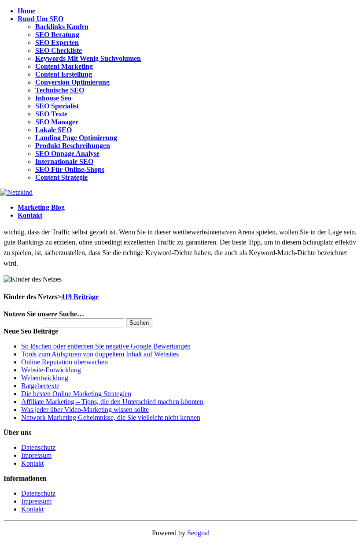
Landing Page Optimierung (76, 137)
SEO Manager (56, 122)
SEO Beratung (57, 34)
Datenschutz (38, 447)
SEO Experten (57, 42)
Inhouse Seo (53, 98)
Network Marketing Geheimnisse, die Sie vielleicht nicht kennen (110, 417)
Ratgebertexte (40, 385)
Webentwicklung (44, 378)
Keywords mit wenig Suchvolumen (88, 58)
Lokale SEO (53, 129)
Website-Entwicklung (51, 370)
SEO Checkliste (58, 50)
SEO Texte (51, 114)
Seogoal (198, 533)
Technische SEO (59, 90)
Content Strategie (61, 177)
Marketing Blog (41, 207)
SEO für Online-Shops (69, 169)
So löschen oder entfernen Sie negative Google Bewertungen (106, 346)
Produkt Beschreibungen (72, 145)
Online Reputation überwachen (64, 362)
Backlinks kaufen (61, 26)
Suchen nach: (22, 322)
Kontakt (30, 215)
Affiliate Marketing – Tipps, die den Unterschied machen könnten (112, 401)
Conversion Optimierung (72, 82)
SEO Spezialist (57, 106)
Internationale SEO (64, 161)
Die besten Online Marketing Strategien (76, 393)
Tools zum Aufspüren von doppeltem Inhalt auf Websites (100, 354)
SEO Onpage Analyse (67, 153)
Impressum (36, 455)
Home (26, 11)
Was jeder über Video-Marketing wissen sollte (85, 409)
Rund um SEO (40, 18)
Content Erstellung (63, 74)
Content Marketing (64, 66)
